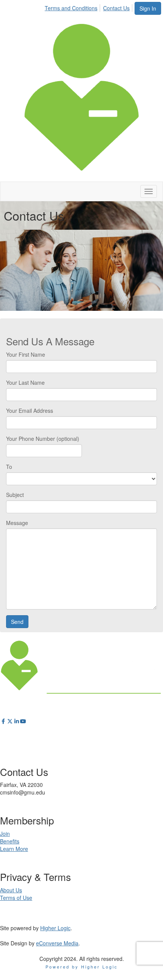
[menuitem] (73, 7)
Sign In (147, 8)
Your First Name (25, 354)
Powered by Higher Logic (81, 967)
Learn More (14, 848)
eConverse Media (57, 943)
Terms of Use (16, 897)
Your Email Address (29, 410)
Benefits (9, 841)
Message (17, 523)
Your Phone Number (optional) (42, 438)
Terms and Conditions (71, 8)
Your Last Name (25, 382)
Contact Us (116, 8)
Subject (15, 494)
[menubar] (89, 7)
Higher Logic (55, 928)
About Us (11, 890)
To (9, 466)
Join (5, 833)
